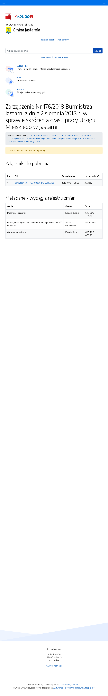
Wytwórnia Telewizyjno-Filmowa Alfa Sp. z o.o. (74, 687)
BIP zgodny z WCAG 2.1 (71, 684)
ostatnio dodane (48, 39)
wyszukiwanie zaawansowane (54, 57)
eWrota (20, 89)
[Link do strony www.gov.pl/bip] (9, 16)
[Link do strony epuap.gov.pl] (24, 16)
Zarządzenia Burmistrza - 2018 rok (75, 135)
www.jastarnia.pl (54, 665)
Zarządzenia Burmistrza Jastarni (43, 135)
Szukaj (97, 50)
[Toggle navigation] (104, 2)
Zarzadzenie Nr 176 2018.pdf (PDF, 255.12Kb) (34, 183)
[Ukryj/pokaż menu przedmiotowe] (3, 2)
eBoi (19, 77)
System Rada (23, 65)
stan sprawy (63, 39)
